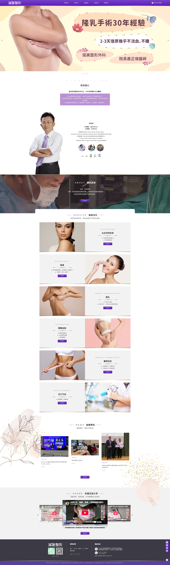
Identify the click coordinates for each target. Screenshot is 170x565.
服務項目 (76, 2)
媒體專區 (86, 2)
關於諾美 (66, 2)
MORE (85, 200)
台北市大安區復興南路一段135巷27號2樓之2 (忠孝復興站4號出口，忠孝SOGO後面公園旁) (110, 549)
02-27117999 (102, 552)
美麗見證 (96, 2)
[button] (83, 73)
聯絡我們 (106, 2)
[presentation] (2, 40)
